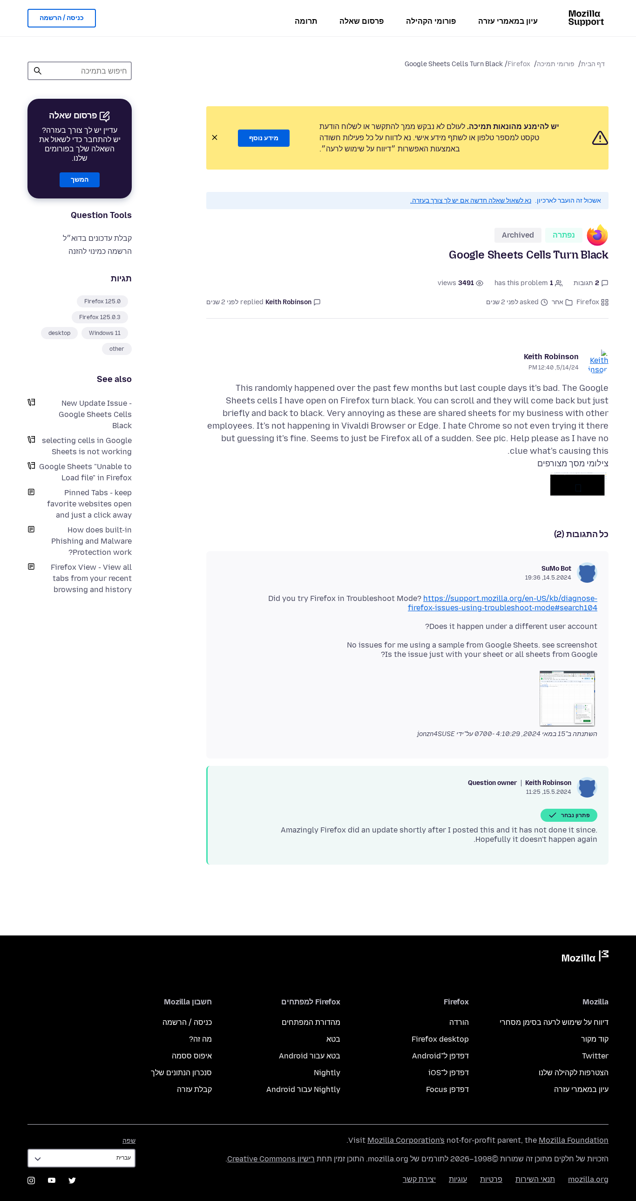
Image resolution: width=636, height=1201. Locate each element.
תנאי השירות (535, 1179)
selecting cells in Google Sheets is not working (87, 446)
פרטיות (491, 1179)
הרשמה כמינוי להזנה (100, 251)
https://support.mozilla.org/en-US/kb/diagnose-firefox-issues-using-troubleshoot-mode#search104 (502, 603)
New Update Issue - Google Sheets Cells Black (95, 414)
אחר (557, 302)
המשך (79, 180)
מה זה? (200, 1039)
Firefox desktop (440, 1039)
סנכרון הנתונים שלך (181, 1072)
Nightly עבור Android (303, 1089)
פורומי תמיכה (556, 64)
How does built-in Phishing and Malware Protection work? (91, 541)
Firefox (518, 64)
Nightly (327, 1072)
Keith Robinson (551, 356)
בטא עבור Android (309, 1055)
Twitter (595, 1055)
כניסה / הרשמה (62, 18)
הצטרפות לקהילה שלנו (574, 1072)
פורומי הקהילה (431, 21)
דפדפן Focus (447, 1089)
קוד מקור (595, 1039)
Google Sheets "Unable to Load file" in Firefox (85, 472)
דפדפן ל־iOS (448, 1072)
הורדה (459, 1022)
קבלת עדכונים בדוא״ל (97, 238)
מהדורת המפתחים (311, 1022)
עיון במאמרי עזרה (508, 21)
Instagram (31, 1180)
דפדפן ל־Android (440, 1055)
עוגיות (458, 1179)
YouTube (51, 1180)
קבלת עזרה (194, 1089)
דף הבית (593, 64)
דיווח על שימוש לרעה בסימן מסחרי (554, 1022)
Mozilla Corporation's (406, 1140)
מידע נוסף (263, 138)
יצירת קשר (419, 1179)
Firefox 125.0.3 (100, 317)
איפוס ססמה (192, 1055)
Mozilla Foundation (574, 1140)
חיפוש (37, 70)
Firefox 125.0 (102, 301)
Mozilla (585, 957)
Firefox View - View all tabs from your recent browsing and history (91, 578)
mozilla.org (588, 1179)
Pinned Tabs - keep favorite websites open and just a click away (89, 503)
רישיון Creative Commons (271, 1158)
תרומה (306, 21)
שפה (128, 1141)
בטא (333, 1039)
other (116, 349)
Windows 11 (105, 333)
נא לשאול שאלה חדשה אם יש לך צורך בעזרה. (470, 201)
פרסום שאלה (361, 21)
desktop (59, 333)
